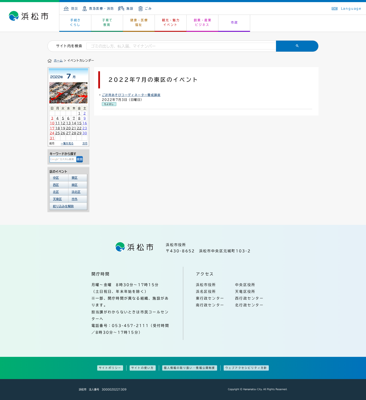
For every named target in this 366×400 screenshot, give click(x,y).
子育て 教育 (107, 22)
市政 (234, 22)
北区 (56, 191)
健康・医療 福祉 (139, 22)
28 (74, 133)
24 (52, 133)
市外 (75, 199)
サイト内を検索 (69, 46)
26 (63, 133)
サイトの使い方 (142, 368)
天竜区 (57, 199)
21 (74, 128)
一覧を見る (67, 143)
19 (63, 128)
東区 (75, 177)
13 (68, 123)
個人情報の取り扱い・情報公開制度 (189, 368)
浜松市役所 (206, 284)
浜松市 (29, 17)
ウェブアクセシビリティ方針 (246, 368)
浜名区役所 (206, 291)
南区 (75, 184)
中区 (56, 177)
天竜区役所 (245, 291)
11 (57, 123)
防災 (74, 8)
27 (68, 133)
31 (52, 138)
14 (74, 123)
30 (84, 133)
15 (79, 123)
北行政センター (249, 305)
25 (57, 133)
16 (84, 123)
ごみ (148, 8)
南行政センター (210, 305)
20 (68, 128)
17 (52, 128)
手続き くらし (75, 22)
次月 (84, 143)
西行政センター (249, 298)
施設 (129, 8)
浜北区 (76, 191)
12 (63, 123)
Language (351, 8)
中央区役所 (245, 284)
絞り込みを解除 (63, 206)
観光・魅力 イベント (171, 22)
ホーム (58, 60)
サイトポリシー (110, 368)
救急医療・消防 (101, 8)
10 (52, 123)
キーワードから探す (63, 153)
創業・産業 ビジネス (203, 22)
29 (79, 133)
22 (79, 128)
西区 (56, 184)
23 (84, 128)
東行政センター (210, 298)
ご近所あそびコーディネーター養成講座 (131, 94)
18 (57, 128)
